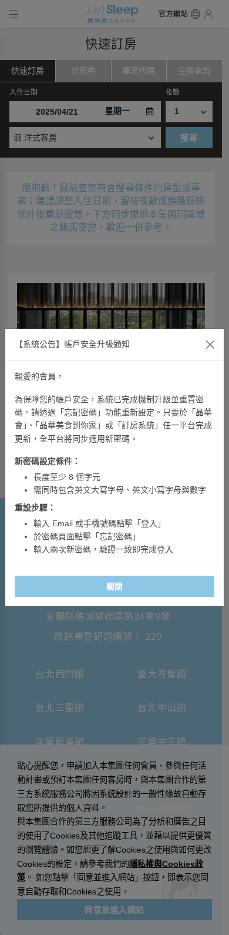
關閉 (114, 586)
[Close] (210, 344)
